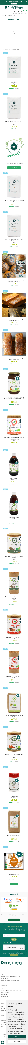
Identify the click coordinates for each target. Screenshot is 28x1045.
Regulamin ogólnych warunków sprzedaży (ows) (11, 990)
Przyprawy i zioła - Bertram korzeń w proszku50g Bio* (14, 557)
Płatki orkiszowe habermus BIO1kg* (14, 836)
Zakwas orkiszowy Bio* (14, 874)
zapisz (7, 942)
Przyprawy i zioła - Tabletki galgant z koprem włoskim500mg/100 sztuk (14, 796)
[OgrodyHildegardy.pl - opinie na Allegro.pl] (19, 900)
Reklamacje (3, 1010)
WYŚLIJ (14, 939)
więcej (12, 920)
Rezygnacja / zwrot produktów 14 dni (9, 974)
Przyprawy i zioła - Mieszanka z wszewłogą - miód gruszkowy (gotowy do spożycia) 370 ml (14, 398)
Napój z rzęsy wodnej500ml (14, 517)
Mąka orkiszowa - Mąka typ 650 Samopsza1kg (14, 201)
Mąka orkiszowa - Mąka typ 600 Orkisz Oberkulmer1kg (14, 123)
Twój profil (3, 988)
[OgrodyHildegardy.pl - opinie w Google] (8, 900)
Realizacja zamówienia (5, 994)
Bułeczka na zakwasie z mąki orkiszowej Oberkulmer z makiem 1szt (14, 280)
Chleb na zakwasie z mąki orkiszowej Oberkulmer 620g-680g (14, 319)
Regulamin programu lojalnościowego (9, 998)
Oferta (2, 1026)
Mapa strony (3, 1024)
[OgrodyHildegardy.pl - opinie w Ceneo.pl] (14, 907)
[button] (14, 12)
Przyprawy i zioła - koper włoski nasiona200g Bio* (14, 716)
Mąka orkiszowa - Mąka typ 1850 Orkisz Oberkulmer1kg (14, 241)
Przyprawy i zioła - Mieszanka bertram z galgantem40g (14, 756)
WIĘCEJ (13, 3)
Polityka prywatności (5, 1022)
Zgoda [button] (16, 1036)
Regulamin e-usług (5, 992)
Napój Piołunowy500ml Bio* (14, 478)
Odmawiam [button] (16, 1039)
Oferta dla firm (4, 1018)
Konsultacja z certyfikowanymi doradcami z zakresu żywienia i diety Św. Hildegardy (14, 162)
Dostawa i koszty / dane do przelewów (9, 971)
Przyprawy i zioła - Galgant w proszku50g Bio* (14, 638)
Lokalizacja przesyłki (5, 996)
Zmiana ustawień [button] (17, 1041)
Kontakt (2, 1006)
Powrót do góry (15, 883)
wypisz (13, 942)
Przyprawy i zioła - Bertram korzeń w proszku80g (14, 598)
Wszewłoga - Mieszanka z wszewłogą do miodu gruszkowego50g (14, 439)
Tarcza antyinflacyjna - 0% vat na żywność (10, 980)
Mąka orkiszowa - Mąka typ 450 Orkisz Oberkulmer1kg (14, 82)
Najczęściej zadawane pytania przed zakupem (10, 976)
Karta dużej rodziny (5, 978)
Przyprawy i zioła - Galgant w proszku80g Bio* (14, 677)
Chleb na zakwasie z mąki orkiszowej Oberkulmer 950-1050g (14, 358)
